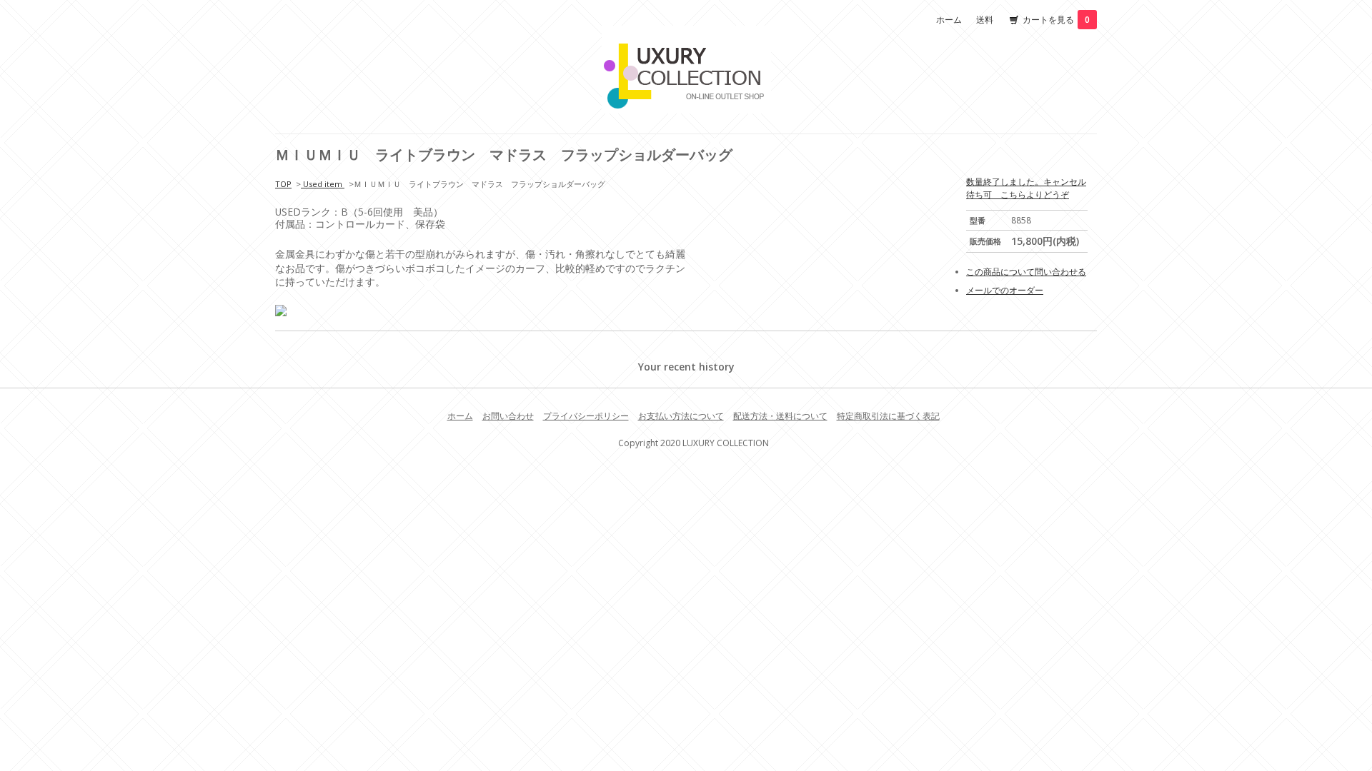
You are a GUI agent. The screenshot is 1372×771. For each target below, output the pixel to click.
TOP (283, 183)
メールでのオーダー (1004, 290)
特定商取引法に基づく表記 (888, 416)
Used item (322, 183)
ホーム (949, 20)
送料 (984, 20)
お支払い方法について (681, 416)
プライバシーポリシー (586, 416)
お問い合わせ (508, 416)
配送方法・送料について (780, 416)
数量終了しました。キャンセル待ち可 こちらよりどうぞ (1026, 188)
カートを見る (1056, 20)
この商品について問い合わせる (1026, 272)
